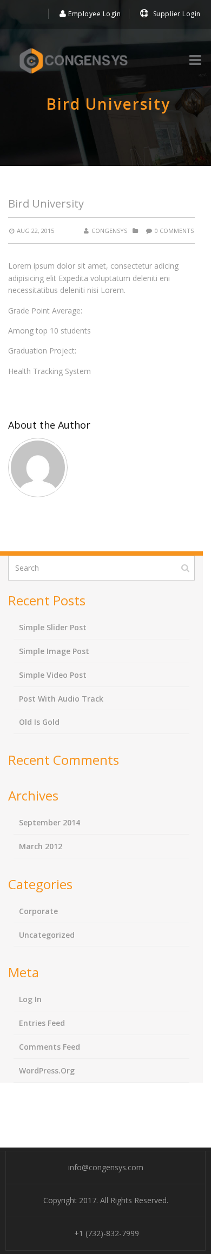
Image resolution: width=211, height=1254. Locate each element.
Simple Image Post (54, 651)
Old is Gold (39, 722)
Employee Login (94, 13)
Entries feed (42, 1023)
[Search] (186, 567)
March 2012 (40, 846)
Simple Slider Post (53, 627)
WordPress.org (47, 1070)
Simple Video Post (53, 675)
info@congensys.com (105, 1167)
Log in (30, 999)
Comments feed (49, 1047)
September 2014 (49, 822)
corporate (38, 911)
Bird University (46, 203)
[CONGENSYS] (73, 61)
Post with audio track (61, 698)
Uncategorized (47, 935)
